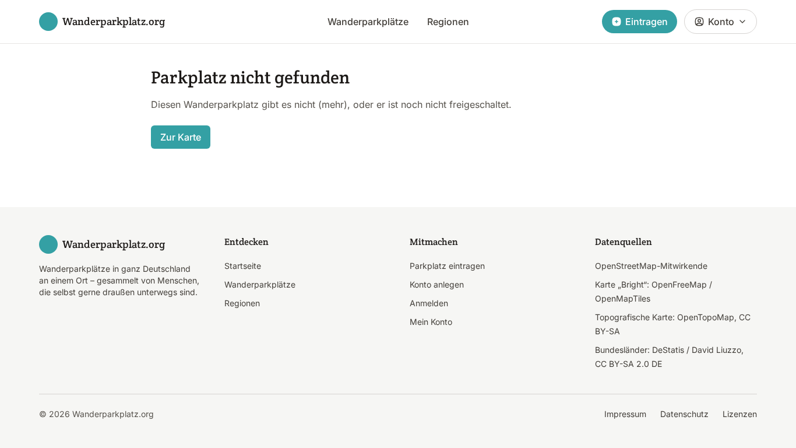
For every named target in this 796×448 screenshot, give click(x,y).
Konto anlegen (437, 284)
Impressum (625, 414)
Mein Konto (431, 322)
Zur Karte (180, 137)
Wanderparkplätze (367, 21)
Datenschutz (684, 414)
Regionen (448, 21)
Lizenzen (740, 414)
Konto (721, 21)
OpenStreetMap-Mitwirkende (651, 266)
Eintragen (646, 21)
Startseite (242, 266)
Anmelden (429, 303)
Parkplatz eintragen (447, 266)
